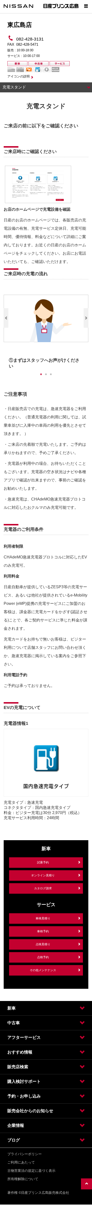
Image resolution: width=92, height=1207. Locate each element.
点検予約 (43, 957)
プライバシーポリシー (24, 1154)
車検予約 (43, 931)
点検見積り (43, 944)
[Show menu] (86, 6)
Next (86, 318)
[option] (46, 329)
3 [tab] (51, 374)
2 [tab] (46, 374)
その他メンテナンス (43, 970)
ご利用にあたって (21, 1162)
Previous (6, 318)
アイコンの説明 (18, 76)
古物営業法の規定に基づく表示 (31, 1171)
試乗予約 (43, 862)
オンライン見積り (43, 875)
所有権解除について (22, 1179)
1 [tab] (41, 374)
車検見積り (43, 918)
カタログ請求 (43, 888)
